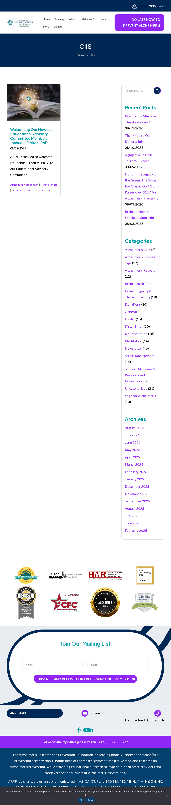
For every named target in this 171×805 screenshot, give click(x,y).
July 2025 (132, 516)
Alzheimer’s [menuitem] (88, 19)
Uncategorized (136, 388)
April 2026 (133, 457)
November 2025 (137, 494)
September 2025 (137, 501)
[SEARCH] (157, 90)
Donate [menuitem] (58, 26)
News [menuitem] (103, 19)
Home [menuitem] (46, 19)
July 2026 (132, 435)
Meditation (133, 341)
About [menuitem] (72, 19)
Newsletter (42, 190)
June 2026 (133, 442)
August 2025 (134, 508)
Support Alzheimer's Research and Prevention (140, 375)
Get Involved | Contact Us (144, 720)
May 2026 (132, 450)
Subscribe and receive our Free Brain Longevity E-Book (85, 679)
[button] (35, 713)
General (17, 190)
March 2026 (134, 464)
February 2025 (136, 530)
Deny (90, 800)
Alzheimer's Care (138, 250)
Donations (133, 304)
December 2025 (137, 486)
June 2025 (133, 523)
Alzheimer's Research (24, 184)
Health (28, 190)
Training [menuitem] (59, 19)
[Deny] (166, 796)
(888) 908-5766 (152, 6)
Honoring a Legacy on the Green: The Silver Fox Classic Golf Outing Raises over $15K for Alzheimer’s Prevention (142, 186)
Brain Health (48, 184)
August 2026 (134, 428)
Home (81, 55)
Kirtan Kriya (134, 326)
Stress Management (140, 356)
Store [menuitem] (46, 26)
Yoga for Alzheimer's (140, 396)
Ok (81, 800)
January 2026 (135, 479)
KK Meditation (136, 334)
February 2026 (136, 472)
